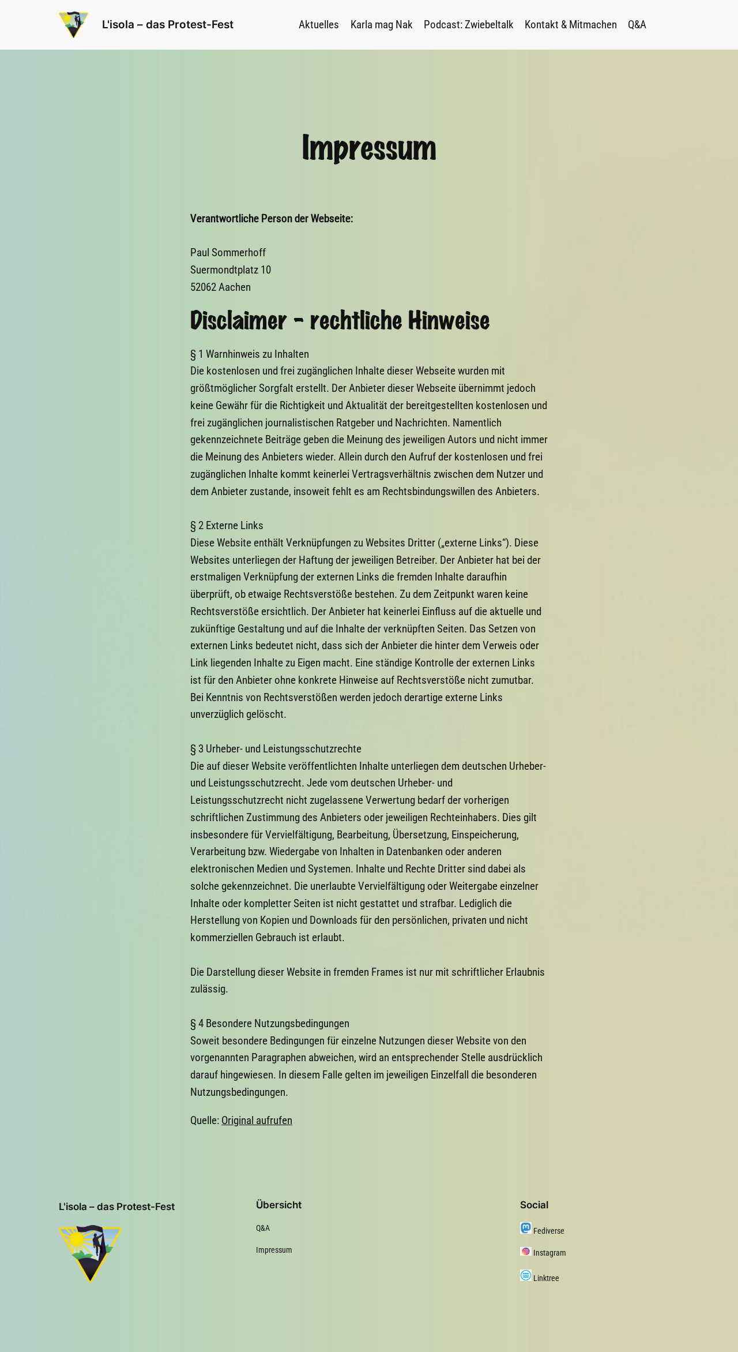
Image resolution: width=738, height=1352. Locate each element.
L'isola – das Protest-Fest (168, 24)
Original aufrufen (256, 1120)
